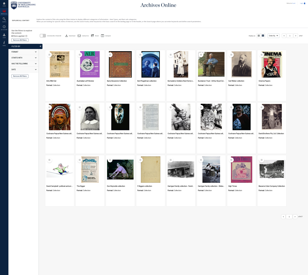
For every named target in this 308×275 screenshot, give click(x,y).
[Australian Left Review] (90, 64)
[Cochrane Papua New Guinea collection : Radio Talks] (241, 117)
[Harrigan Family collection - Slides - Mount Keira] (211, 169)
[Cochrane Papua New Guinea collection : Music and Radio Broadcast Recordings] (181, 117)
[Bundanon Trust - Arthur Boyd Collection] (211, 64)
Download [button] (70, 35)
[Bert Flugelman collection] (150, 64)
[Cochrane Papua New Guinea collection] (59, 117)
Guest (293, 3)
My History (4, 30)
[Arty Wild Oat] (59, 64)
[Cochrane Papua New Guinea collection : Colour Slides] (120, 117)
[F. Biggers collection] (150, 169)
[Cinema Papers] (272, 64)
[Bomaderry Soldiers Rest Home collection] (181, 64)
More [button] (4, 45)
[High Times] (241, 169)
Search (4, 22)
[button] (83, 35)
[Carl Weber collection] (241, 64)
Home (4, 6)
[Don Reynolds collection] (120, 169)
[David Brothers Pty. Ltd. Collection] (272, 117)
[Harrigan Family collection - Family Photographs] (181, 169)
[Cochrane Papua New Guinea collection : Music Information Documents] (150, 117)
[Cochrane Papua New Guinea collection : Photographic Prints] (211, 117)
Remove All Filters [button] (20, 40)
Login (4, 37)
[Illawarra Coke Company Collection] (272, 169)
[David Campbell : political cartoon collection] (59, 169)
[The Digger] (90, 169)
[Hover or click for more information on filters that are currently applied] (26, 36)
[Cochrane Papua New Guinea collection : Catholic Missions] (90, 117)
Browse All (4, 14)
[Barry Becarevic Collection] (120, 64)
